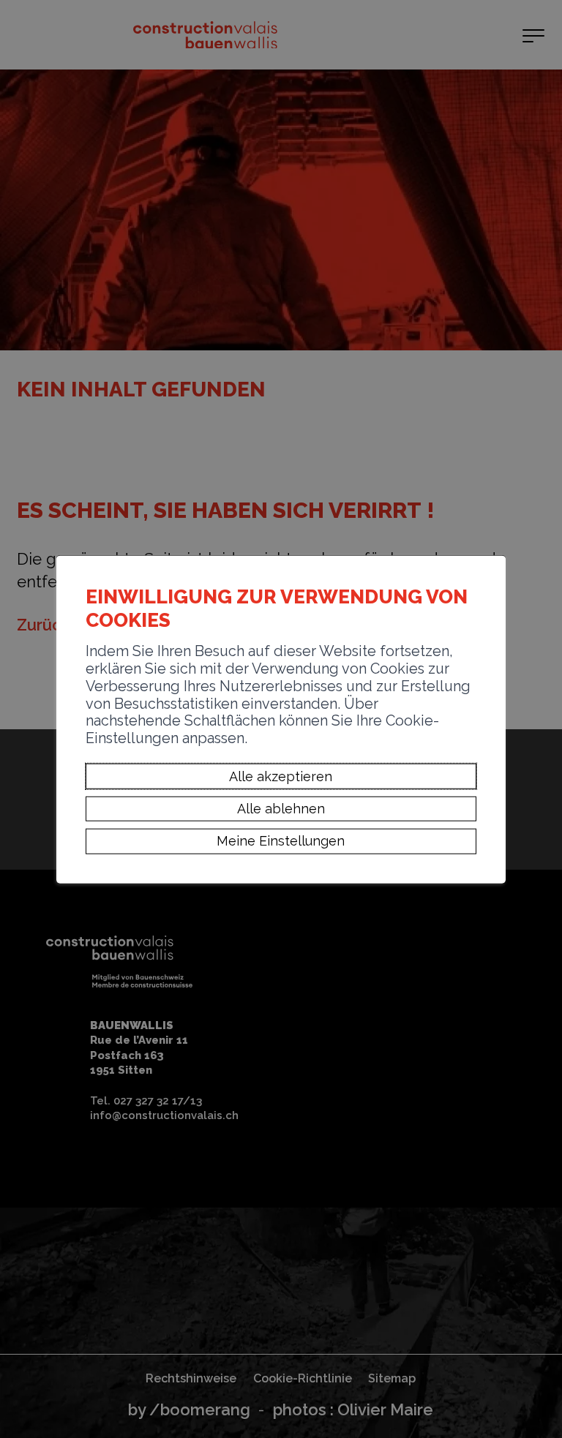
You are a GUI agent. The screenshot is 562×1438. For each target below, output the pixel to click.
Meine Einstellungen (281, 840)
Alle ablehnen (281, 808)
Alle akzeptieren (280, 775)
